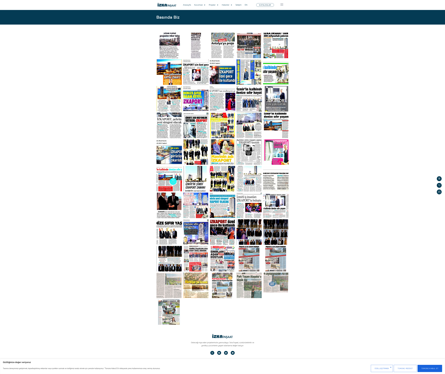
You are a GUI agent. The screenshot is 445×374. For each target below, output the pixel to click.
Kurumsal (198, 5)
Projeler (212, 5)
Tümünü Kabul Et (429, 368)
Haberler (225, 5)
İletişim (239, 5)
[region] (222, 366)
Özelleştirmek (382, 368)
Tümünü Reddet (405, 368)
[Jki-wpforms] (439, 178)
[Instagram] (212, 353)
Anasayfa (187, 5)
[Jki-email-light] (439, 191)
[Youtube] (233, 353)
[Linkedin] (226, 353)
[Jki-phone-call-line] (439, 185)
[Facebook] (219, 353)
